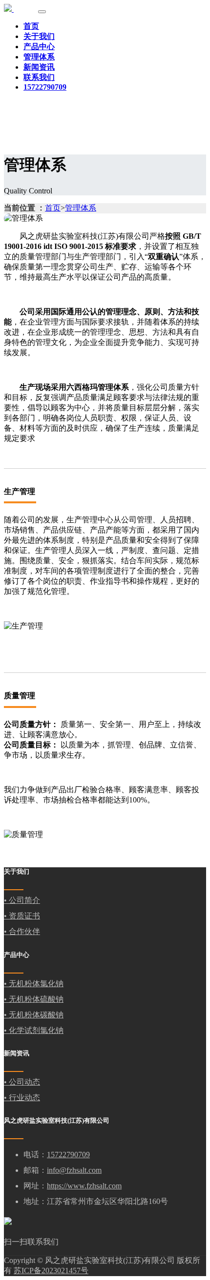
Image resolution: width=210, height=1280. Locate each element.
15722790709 (68, 1154)
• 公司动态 (22, 1082)
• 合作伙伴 (22, 931)
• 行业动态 (22, 1097)
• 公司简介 (22, 900)
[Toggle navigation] (42, 11)
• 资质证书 (22, 916)
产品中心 (39, 46)
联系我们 (39, 77)
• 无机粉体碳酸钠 (33, 1015)
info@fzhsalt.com (74, 1170)
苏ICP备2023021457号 (51, 1270)
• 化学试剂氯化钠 (33, 1030)
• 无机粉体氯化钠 (33, 983)
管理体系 (39, 57)
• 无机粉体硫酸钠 (33, 999)
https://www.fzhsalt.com (84, 1186)
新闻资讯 (39, 67)
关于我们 (39, 36)
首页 (31, 26)
